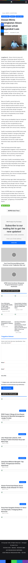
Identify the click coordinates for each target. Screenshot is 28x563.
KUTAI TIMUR (19, 16)
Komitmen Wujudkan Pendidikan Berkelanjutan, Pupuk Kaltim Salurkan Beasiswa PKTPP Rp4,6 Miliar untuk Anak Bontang (21, 326)
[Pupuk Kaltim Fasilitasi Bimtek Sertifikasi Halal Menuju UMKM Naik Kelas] (21, 298)
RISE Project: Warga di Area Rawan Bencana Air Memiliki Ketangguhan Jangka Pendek (12, 416)
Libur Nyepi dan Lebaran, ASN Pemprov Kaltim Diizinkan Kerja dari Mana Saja (13, 439)
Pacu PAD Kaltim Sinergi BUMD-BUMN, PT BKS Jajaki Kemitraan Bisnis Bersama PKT (7, 306)
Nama (3, 362)
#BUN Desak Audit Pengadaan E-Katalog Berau (7, 323)
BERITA (7, 13)
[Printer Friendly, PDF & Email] (5, 205)
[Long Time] (14, 2)
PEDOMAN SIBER (21, 547)
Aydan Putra (15, 545)
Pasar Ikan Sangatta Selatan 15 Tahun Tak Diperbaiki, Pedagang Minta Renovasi (13, 509)
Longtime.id (5, 32)
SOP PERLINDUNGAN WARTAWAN (14, 550)
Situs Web (3, 375)
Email (3, 369)
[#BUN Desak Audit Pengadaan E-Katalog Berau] (7, 316)
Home (3, 13)
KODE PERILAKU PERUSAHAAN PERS (11, 552)
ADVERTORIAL (13, 13)
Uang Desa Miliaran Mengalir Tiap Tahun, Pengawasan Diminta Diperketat (12, 463)
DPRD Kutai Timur (14, 210)
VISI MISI (23, 552)
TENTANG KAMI (7, 547)
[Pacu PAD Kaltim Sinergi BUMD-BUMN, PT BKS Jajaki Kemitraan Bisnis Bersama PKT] (7, 298)
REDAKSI (14, 547)
